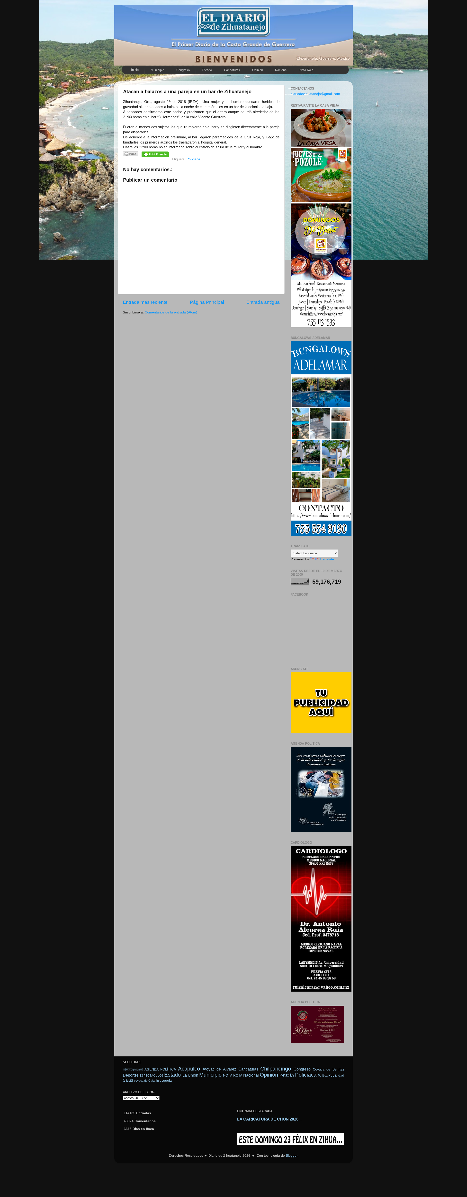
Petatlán (286, 1075)
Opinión (257, 70)
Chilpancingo (275, 1069)
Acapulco (189, 1069)
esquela (166, 1080)
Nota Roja (306, 70)
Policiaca (193, 159)
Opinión (133, 1069)
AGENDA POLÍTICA (160, 1069)
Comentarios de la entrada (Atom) (171, 312)
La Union (190, 1075)
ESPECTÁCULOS (151, 1075)
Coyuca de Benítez (328, 1069)
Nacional (281, 70)
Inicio (135, 70)
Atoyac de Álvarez (219, 1069)
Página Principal (207, 302)
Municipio (157, 70)
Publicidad (336, 1075)
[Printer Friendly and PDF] (130, 155)
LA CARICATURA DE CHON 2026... (269, 1119)
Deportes (131, 1075)
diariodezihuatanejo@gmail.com (315, 94)
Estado (207, 70)
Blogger (291, 1155)
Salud (128, 1080)
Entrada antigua (263, 302)
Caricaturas (232, 70)
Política (323, 1075)
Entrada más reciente (145, 302)
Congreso (183, 70)
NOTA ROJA (232, 1075)
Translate (327, 559)
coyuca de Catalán (146, 1080)
